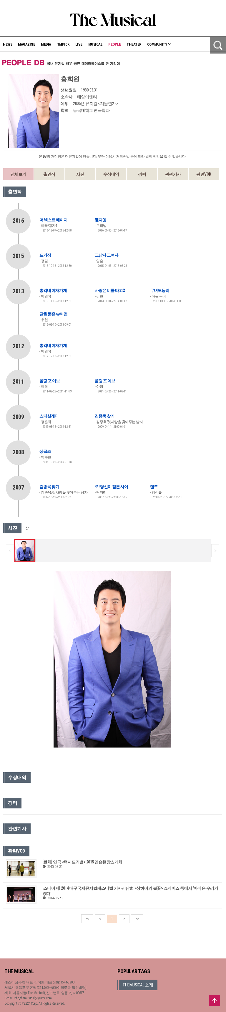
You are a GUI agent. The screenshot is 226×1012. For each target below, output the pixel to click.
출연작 (49, 174)
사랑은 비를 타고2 (109, 290)
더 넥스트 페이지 (53, 219)
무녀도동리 (159, 290)
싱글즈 (45, 451)
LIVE (78, 44)
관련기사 (173, 174)
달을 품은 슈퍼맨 (53, 314)
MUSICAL (95, 44)
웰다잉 (100, 219)
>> (137, 919)
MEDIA (46, 44)
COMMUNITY (157, 44)
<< (87, 919)
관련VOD (203, 174)
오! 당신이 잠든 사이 (111, 486)
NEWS (7, 44)
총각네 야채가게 (53, 290)
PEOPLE (114, 44)
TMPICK (63, 44)
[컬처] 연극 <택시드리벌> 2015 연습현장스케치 (82, 862)
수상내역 (111, 174)
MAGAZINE (26, 44)
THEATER (134, 44)
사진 (80, 174)
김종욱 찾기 (104, 416)
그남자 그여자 (106, 255)
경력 (142, 174)
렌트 (154, 486)
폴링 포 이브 (49, 380)
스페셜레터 (49, 416)
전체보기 (18, 174)
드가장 (45, 255)
